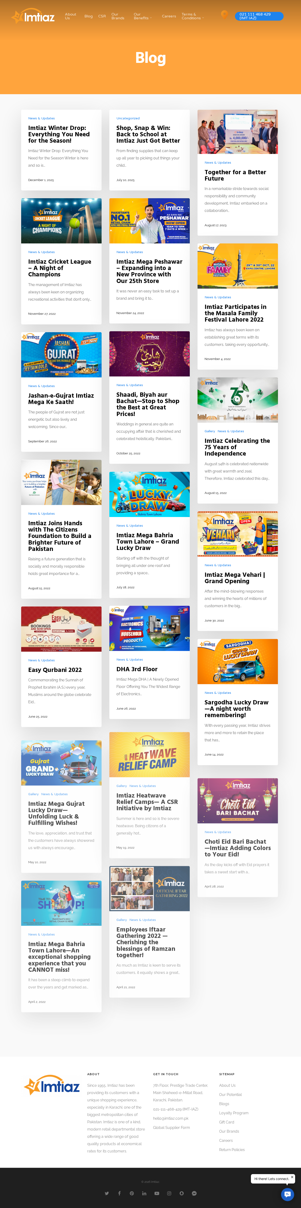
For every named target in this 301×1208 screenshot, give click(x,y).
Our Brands (117, 16)
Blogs (224, 1104)
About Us (70, 16)
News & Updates (41, 118)
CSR (102, 16)
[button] (287, 1194)
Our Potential (230, 1094)
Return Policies (232, 1149)
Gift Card (226, 1122)
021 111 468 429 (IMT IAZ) (255, 16)
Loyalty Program (234, 1113)
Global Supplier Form (171, 1127)
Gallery (210, 431)
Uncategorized (128, 118)
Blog (88, 16)
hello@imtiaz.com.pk (170, 1118)
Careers (169, 16)
